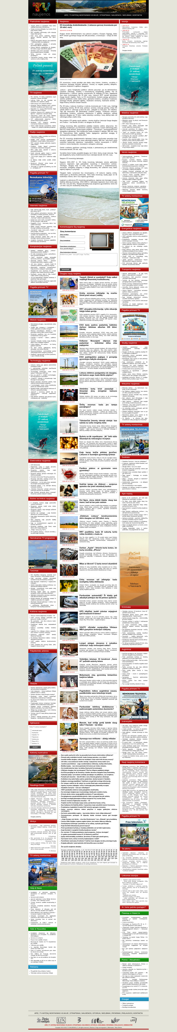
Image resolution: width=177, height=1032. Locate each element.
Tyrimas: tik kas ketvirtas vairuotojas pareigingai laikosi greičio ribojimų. (135, 281)
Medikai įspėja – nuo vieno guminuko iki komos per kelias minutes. (83, 766)
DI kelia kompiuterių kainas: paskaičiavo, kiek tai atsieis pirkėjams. (43, 254)
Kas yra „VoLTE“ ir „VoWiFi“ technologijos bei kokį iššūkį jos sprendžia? (43, 375)
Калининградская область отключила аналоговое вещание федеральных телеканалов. (135, 953)
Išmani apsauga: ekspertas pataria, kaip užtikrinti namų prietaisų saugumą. (43, 382)
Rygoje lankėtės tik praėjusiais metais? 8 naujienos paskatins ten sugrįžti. (43, 599)
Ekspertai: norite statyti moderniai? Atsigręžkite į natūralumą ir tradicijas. (43, 697)
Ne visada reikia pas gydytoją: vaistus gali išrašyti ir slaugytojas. (135, 469)
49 (79, 853)
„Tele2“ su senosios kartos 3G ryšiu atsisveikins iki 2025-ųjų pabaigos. (135, 133)
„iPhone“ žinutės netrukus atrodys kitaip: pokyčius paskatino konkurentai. (135, 143)
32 (94, 852)
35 (101, 852)
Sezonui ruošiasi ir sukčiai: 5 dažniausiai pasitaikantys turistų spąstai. (135, 622)
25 (77, 852)
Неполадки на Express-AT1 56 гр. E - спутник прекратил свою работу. (135, 924)
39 (111, 852)
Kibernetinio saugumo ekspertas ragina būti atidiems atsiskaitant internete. (43, 281)
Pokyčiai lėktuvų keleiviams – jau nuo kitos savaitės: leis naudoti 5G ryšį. (43, 234)
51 (84, 853)
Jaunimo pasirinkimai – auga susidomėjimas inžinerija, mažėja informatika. (86, 764)
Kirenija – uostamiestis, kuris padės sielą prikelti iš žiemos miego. (43, 589)
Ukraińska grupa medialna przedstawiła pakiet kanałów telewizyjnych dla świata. (135, 983)
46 (72, 853)
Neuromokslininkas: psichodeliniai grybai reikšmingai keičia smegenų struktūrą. (43, 351)
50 (82, 853)
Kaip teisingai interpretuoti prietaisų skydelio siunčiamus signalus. (135, 297)
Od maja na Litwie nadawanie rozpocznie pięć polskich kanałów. (135, 976)
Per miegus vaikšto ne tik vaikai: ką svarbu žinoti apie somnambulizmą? (85, 783)
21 (67, 852)
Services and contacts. (37, 897)
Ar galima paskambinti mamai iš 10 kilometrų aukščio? (80, 834)
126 (66, 860)
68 (69, 855)
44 (67, 853)
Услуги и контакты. (128, 922)
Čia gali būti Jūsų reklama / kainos (41, 971)
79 (97, 855)
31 (92, 852)
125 (62, 860)
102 (99, 857)
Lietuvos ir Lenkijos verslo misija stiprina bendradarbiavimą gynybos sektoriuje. (135, 165)
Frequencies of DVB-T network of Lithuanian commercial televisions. (43, 923)
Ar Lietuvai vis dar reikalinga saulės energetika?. (135, 791)
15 (109, 850)
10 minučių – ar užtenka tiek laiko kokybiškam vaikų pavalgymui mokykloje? (135, 419)
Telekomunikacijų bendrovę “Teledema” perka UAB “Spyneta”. (135, 157)
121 (105, 858)
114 (82, 858)
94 (77, 857)
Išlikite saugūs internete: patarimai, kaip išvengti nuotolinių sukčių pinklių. (43, 227)
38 (109, 852)
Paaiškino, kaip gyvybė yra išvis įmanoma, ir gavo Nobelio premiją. (43, 355)
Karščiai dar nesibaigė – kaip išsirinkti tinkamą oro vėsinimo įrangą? (43, 513)
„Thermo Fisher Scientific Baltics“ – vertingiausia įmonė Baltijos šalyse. (135, 175)
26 (79, 852)
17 (114, 850)
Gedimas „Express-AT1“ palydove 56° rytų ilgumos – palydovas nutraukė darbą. (43, 113)
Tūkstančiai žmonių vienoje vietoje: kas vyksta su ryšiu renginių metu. (43, 58)
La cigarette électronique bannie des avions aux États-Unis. (43, 947)
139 (108, 860)
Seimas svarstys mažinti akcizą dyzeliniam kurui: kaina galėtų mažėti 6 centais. (135, 284)
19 (62, 852)
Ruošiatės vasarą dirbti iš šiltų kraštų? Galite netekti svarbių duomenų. (43, 274)
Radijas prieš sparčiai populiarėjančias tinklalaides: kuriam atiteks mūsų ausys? (43, 140)
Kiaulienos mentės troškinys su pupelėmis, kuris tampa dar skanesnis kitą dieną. (135, 522)
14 (106, 850)
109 (66, 858)
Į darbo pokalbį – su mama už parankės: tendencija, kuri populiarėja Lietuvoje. (135, 729)
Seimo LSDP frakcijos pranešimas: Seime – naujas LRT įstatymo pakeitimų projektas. (43, 126)
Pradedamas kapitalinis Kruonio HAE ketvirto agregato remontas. (83, 807)
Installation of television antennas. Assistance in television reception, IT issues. (43, 894)
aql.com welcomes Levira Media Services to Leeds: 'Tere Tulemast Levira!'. (43, 899)
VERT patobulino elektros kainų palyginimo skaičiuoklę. (80, 790)
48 (77, 853)
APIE (66, 15)
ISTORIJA (96, 1013)
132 (85, 860)
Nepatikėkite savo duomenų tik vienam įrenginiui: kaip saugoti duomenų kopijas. (43, 271)
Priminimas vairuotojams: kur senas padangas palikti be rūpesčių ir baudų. (135, 294)
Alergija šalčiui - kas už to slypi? (131, 466)
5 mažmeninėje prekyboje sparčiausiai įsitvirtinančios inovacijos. (43, 369)
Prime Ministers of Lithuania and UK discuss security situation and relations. (43, 909)
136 (98, 860)
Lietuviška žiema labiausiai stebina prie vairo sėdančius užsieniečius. (135, 287)
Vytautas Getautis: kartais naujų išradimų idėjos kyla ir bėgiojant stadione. (43, 341)
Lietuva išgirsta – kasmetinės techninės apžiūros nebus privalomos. (135, 291)
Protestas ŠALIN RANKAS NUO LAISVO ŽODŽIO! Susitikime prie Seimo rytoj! (43, 106)
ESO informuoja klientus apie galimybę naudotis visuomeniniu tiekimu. (135, 263)
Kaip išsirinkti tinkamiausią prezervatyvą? (75, 826)
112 (76, 858)
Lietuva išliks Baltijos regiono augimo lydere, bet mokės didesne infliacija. (86, 821)
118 (95, 858)
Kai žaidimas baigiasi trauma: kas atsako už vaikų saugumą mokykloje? (135, 392)
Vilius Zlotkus (118, 1027)
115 (86, 858)
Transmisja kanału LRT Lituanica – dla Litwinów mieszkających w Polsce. (135, 973)
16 (111, 850)
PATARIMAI (116, 1013)
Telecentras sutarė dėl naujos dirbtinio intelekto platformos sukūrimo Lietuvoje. (43, 116)
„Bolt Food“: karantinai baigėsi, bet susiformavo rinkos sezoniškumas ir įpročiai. (135, 183)
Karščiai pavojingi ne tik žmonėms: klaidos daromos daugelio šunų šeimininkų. (88, 772)
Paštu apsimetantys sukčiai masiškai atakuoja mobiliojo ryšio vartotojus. (135, 633)
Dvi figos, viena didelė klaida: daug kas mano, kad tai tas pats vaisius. (135, 502)
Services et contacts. (37, 938)
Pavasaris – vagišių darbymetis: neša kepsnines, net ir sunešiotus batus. (135, 637)
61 (109, 853)
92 (72, 857)
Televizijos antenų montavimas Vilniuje (42, 973)
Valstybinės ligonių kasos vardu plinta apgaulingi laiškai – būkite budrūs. (135, 615)
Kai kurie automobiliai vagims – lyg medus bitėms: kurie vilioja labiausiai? (86, 813)
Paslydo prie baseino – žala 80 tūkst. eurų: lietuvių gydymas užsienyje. (85, 777)
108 (63, 858)
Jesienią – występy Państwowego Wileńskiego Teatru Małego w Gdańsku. (135, 980)
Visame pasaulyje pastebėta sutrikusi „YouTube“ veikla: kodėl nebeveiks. (43, 217)
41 (116, 852)
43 (65, 853)
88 (62, 857)
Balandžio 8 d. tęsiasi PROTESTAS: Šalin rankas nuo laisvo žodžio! (43, 109)
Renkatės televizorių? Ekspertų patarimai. (43, 477)
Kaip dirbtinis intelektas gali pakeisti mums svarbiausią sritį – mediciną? (43, 397)
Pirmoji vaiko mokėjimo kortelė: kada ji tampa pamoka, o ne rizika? (84, 757)
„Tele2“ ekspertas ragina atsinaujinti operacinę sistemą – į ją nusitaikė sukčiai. (43, 258)
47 (74, 853)
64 (116, 853)
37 (106, 852)
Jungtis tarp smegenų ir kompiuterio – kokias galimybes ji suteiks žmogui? (43, 328)
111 (73, 858)
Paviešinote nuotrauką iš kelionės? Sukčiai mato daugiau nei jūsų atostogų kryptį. (89, 841)
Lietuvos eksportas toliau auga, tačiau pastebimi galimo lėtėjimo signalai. (135, 178)
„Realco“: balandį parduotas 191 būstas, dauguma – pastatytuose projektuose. (43, 717)
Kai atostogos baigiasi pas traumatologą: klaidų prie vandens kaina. (84, 792)
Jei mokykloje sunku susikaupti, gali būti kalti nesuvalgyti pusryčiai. (135, 408)
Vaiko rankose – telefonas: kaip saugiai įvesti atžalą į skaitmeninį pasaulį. (135, 402)
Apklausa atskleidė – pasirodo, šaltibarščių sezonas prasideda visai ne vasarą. (135, 518)
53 (89, 853)
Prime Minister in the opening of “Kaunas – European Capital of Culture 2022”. (43, 913)
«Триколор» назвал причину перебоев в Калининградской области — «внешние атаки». (135, 929)
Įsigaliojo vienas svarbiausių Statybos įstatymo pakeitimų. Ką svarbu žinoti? (43, 707)
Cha (123, 802)
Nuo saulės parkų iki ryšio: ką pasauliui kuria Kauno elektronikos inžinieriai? (87, 755)
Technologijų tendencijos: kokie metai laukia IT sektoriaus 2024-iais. (43, 372)
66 (65, 855)
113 (79, 858)
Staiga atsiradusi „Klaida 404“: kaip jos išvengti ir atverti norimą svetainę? (43, 237)
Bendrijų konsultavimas (129, 1007)
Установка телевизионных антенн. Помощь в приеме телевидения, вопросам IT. (135, 919)
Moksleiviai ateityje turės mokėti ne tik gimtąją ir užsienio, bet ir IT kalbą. (135, 415)
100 (92, 857)
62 (111, 853)
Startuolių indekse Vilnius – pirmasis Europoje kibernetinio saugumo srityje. (43, 261)
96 (82, 857)
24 (74, 852)
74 (84, 855)
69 (72, 855)
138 (105, 860)
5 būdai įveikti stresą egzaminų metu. (133, 368)
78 (94, 855)
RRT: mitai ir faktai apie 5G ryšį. (131, 123)
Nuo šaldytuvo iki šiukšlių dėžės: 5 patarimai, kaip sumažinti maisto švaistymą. (88, 805)
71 (77, 855)
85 (111, 855)
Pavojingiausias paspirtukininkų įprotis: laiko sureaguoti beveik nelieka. (85, 796)
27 (82, 852)
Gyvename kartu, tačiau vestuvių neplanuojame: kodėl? (80, 839)
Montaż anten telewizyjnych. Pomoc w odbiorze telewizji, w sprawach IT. (135, 964)
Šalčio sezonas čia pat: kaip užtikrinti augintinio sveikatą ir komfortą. (135, 667)
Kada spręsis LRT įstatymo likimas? (41, 103)
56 (97, 853)
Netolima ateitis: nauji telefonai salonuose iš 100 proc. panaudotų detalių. (43, 389)
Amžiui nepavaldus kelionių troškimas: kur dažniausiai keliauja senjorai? (43, 585)
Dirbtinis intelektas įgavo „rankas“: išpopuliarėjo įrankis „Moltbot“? (43, 251)
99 (90, 857)
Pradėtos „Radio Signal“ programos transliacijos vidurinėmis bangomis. (43, 147)
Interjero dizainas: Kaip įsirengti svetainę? (43, 694)
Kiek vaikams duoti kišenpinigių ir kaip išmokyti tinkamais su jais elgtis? (135, 398)
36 (104, 852)
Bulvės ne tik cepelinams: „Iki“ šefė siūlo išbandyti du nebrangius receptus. (135, 498)
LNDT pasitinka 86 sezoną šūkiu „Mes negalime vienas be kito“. (43, 645)
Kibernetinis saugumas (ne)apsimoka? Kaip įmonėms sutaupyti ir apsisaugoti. (43, 268)
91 (70, 857)
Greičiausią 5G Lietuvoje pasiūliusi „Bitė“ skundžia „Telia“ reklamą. (135, 136)
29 (87, 852)
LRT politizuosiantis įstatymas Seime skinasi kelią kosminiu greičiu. (43, 119)
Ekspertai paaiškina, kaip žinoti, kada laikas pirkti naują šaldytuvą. (43, 527)
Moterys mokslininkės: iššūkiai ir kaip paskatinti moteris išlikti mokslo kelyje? (43, 331)
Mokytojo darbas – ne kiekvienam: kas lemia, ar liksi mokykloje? (135, 388)
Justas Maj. (125, 790)
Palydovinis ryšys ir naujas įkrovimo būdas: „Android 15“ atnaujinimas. (43, 467)
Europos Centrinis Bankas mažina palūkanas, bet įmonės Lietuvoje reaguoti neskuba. (135, 161)
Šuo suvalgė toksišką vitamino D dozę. (133, 684)
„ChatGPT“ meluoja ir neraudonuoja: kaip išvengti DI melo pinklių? (43, 379)
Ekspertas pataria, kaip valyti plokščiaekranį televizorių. (43, 470)
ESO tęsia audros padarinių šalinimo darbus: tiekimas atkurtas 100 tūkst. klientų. (43, 37)
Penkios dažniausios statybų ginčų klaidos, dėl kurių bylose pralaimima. (43, 688)
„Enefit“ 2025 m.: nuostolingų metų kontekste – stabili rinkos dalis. (135, 257)
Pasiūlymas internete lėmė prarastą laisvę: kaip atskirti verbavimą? (135, 640)
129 (75, 860)
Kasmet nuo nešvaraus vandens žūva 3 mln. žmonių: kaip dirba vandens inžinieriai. (135, 736)
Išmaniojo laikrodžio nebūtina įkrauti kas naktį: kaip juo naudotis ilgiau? (43, 479)
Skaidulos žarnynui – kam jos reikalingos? (75, 788)
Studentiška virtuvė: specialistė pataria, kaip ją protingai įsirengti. (135, 356)
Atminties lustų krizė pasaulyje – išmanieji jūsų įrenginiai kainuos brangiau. (43, 51)
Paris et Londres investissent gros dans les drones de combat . (43, 951)
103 (102, 857)
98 (87, 857)
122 (109, 858)
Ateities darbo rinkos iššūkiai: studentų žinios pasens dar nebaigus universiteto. (135, 374)
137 (101, 860)
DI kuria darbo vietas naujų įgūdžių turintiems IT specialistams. (82, 794)
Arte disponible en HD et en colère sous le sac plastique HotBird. (43, 961)
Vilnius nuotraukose (128, 1003)
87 (116, 855)
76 (89, 855)
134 (92, 860)
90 (67, 857)
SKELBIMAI (126, 15)
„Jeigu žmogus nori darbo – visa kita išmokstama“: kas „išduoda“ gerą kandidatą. (89, 819)
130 (79, 860)
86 (114, 855)
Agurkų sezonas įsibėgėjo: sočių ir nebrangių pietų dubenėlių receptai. (85, 785)
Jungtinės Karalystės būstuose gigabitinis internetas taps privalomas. (43, 240)
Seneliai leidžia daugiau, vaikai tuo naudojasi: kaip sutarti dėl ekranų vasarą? (87, 759)
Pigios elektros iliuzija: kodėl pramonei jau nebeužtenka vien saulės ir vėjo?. (135, 781)
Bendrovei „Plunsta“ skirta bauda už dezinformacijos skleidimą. (43, 164)
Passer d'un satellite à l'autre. (39, 940)
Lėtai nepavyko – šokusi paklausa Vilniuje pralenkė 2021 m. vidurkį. (43, 691)
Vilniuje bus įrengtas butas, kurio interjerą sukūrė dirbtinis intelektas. (43, 710)
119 (99, 858)
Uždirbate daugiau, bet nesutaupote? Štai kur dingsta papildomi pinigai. (85, 770)
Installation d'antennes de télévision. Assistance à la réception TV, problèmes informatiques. (43, 934)
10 (97, 850)
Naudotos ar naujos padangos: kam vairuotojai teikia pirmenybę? (135, 304)
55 (94, 853)
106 (112, 857)
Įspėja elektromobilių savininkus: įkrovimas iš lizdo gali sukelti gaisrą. (85, 836)
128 (72, 860)
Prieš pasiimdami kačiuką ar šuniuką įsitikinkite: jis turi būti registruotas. (86, 828)
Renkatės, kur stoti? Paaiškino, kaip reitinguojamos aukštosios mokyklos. (135, 366)
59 (104, 853)
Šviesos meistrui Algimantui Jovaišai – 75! (43, 615)
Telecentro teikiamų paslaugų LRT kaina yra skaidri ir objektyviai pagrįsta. (135, 168)
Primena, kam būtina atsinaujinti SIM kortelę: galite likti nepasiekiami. (135, 126)
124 (116, 858)
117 (92, 858)
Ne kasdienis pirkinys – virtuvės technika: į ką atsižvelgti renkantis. (43, 532)
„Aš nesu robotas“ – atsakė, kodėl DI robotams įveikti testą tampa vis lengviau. (43, 264)
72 (79, 855)
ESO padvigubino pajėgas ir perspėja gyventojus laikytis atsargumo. (43, 44)
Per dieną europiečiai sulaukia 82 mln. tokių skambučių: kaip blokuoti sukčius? (135, 643)
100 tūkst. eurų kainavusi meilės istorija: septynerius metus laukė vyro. (85, 762)
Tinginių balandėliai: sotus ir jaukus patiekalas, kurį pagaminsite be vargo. (135, 529)
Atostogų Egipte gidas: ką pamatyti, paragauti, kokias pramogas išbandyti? (43, 592)
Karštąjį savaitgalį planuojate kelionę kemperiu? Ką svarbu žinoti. (83, 798)
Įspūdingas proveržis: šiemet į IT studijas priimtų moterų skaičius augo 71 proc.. (135, 378)
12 (101, 850)
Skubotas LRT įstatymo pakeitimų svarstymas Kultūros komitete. (43, 123)
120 (102, 858)
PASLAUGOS (127, 1013)
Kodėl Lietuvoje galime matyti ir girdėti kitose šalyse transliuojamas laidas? (43, 153)
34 (99, 852)
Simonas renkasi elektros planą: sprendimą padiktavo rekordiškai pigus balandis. (135, 253)
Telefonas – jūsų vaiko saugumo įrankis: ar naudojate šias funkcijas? (135, 405)
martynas (125, 780)
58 (101, 853)
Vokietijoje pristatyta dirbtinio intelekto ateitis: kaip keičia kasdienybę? (135, 739)
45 (69, 853)
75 (87, 855)
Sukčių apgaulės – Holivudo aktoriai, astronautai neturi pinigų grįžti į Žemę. (135, 749)
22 (69, 852)
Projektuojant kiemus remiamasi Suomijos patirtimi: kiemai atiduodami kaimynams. (43, 703)
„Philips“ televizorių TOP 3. (38, 530)
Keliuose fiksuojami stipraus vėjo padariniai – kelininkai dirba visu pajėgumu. (43, 41)
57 (99, 853)
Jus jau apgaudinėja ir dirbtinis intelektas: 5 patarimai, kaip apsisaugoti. (43, 278)
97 (84, 857)
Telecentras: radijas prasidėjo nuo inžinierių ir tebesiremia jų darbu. (43, 137)
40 (114, 852)
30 (89, 852)
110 (69, 858)
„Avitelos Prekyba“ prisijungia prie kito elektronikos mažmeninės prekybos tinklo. (135, 172)
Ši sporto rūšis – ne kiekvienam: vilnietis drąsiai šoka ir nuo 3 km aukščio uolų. (135, 743)
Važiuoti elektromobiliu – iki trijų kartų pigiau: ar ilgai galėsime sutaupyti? (135, 274)
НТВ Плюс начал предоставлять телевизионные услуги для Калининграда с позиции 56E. (135, 934)
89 (65, 857)
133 (88, 860)
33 (97, 852)
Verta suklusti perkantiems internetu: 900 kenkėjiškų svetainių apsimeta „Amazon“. (43, 213)
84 (109, 855)
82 (104, 855)
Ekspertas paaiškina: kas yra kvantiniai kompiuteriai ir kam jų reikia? (43, 334)
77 (92, 855)
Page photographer (101, 1027)
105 (109, 857)
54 (92, 853)
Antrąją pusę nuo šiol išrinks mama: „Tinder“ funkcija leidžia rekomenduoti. (135, 753)
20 (65, 852)
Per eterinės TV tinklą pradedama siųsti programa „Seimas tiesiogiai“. (43, 97)
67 (67, 855)
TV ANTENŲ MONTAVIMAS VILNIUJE (83, 15)
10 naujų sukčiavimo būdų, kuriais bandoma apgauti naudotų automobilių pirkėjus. (135, 626)
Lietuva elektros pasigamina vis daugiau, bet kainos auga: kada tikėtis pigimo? (43, 48)
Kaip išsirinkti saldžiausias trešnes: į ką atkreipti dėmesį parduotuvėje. (135, 512)
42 (62, 853)
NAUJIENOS (116, 15)
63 (114, 853)
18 (116, 850)
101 (96, 857)
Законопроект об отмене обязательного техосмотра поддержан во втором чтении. (135, 945)
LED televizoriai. (35, 465)
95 (80, 857)
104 (106, 857)
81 (101, 855)
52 (87, 853)
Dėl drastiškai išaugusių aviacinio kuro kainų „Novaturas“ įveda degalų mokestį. (43, 575)
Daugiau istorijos (127, 50)
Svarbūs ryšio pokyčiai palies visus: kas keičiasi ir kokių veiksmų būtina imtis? (135, 139)
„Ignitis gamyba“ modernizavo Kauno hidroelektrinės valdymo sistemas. (135, 260)
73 (82, 855)
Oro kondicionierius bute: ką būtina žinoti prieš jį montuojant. (81, 768)
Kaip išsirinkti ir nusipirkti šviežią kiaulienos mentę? (79, 830)
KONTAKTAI (137, 15)
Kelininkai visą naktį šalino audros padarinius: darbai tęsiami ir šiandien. (85, 779)
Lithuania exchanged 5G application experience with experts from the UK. (43, 916)
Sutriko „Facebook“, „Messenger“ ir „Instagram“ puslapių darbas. (135, 804)
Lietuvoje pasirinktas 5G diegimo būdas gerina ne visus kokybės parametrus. (135, 129)
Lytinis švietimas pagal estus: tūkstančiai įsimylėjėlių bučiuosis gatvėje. (135, 746)
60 (106, 853)
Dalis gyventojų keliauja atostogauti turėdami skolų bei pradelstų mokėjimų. (43, 578)
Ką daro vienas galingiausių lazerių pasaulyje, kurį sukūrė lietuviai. (43, 348)
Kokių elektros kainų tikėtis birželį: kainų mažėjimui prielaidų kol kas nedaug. (135, 250)
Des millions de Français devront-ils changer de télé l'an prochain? (43, 954)
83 (106, 855)
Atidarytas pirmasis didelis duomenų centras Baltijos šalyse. (135, 190)
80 (99, 855)
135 (95, 860)
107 (116, 857)
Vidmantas (125, 766)
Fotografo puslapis (127, 1005)
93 (75, 857)
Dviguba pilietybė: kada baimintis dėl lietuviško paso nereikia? (82, 843)
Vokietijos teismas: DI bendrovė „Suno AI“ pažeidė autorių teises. (135, 612)
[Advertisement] (42, 76)
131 (82, 860)
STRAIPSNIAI (105, 15)
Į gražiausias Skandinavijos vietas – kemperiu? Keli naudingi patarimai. (43, 605)
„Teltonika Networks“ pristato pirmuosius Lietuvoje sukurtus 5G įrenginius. (43, 489)
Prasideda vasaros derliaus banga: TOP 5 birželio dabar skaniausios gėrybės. (135, 515)
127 (69, 860)
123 (112, 858)
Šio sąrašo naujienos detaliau (71, 847)
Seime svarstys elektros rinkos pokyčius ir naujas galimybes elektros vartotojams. (135, 243)
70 (74, 855)
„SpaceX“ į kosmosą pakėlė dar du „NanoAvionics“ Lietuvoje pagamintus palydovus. (43, 393)
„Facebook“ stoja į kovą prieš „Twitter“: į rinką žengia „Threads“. (43, 230)
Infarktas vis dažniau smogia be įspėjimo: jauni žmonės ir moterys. (135, 488)
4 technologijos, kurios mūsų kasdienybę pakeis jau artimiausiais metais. (43, 385)
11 (99, 850)
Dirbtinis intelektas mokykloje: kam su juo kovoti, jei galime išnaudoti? (135, 412)
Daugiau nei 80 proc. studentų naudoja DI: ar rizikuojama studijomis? (135, 352)
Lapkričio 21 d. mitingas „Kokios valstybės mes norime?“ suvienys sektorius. (43, 631)
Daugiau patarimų (36, 816)
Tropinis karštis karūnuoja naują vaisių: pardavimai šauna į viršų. (83, 803)
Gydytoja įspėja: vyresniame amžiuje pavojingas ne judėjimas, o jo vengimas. (87, 775)
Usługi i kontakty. (127, 967)
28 (84, 852)
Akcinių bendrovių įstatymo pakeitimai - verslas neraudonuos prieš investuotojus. (135, 187)
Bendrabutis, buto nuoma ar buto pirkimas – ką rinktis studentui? (135, 359)
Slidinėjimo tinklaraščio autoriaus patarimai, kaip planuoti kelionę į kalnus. (43, 595)
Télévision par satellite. (37, 945)
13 (104, 850)
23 (72, 852)
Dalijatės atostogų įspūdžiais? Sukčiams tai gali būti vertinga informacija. (86, 781)
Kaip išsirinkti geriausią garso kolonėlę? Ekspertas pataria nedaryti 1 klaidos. (43, 493)
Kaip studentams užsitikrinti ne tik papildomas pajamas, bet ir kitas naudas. (135, 362)
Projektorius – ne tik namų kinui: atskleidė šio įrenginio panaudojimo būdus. (43, 482)
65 (62, 855)
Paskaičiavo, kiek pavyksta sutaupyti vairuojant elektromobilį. (135, 277)
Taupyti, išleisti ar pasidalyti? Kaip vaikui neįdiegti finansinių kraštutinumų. (43, 26)
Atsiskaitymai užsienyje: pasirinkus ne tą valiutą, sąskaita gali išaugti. (85, 823)
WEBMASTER (128, 1025)
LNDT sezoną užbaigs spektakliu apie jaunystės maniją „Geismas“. (43, 618)
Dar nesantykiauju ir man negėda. (132, 485)
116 (89, 858)
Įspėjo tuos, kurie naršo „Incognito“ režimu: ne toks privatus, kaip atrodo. (43, 220)
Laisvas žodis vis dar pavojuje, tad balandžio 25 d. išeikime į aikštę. (43, 101)
